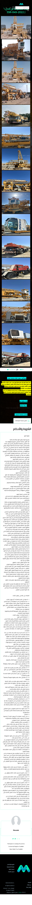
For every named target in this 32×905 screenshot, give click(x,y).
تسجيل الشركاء (11, 872)
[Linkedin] (15, 838)
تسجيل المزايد (11, 869)
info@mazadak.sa (9, 885)
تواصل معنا (28, 887)
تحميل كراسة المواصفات (21, 420)
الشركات (29, 882)
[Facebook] (19, 838)
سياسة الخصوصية (10, 867)
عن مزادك (29, 885)
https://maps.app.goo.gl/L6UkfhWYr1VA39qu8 (18, 408)
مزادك (19, 892)
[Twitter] (13, 838)
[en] (10, 8)
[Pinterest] (17, 838)
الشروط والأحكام (10, 864)
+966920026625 (10, 883)
